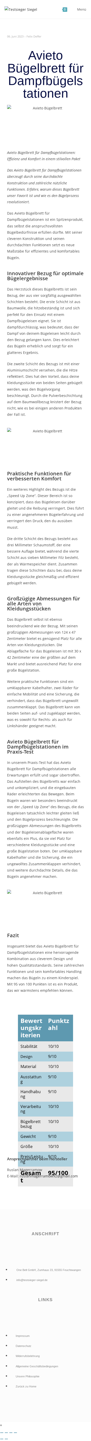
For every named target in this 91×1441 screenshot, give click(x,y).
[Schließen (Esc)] (15, 1432)
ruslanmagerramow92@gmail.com (49, 1176)
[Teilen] (11, 1432)
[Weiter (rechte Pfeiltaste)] (6, 1438)
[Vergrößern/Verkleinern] (2, 1432)
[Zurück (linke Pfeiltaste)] (2, 1438)
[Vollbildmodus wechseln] (6, 1432)
